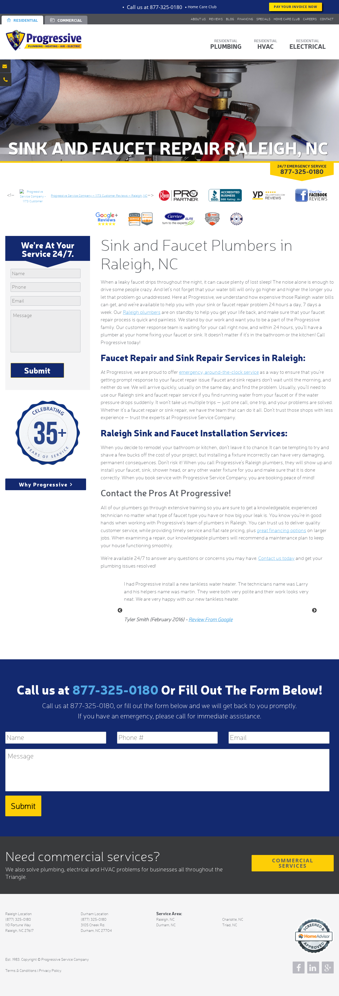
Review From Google (211, 619)
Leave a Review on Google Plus (328, 967)
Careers (310, 19)
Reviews (216, 19)
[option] (217, 599)
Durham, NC (166, 925)
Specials (263, 19)
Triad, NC (229, 925)
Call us (154, 7)
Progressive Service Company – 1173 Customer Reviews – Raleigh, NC (99, 196)
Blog (230, 19)
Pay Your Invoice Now (295, 7)
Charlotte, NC (232, 919)
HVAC (265, 46)
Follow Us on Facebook (299, 967)
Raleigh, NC (165, 919)
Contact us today (276, 558)
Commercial (69, 20)
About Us (198, 19)
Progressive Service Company (50, 40)
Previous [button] (120, 610)
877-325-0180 (115, 689)
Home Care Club (202, 6)
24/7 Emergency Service (302, 169)
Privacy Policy (50, 970)
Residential (26, 20)
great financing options (281, 530)
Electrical (307, 46)
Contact (326, 19)
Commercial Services (292, 863)
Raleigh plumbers (141, 312)
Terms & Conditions (21, 970)
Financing (245, 19)
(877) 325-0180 (18, 919)
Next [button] (314, 610)
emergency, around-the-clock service (219, 372)
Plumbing (226, 46)
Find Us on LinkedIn (313, 967)
